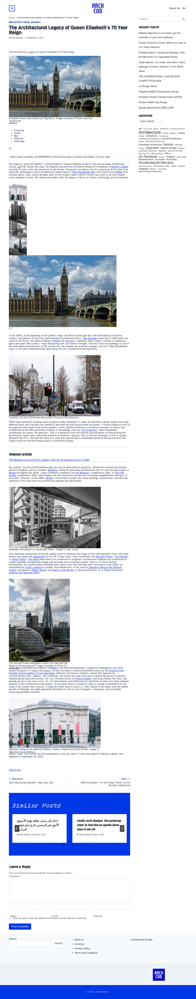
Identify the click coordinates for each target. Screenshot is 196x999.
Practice (161, 157)
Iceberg (141, 148)
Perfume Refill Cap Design (153, 102)
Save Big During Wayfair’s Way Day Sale (31, 781)
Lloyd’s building (33, 567)
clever (141, 136)
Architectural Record (177, 129)
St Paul (69, 341)
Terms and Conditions (86, 952)
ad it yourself (147, 129)
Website (97, 916)
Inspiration (152, 147)
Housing (178, 145)
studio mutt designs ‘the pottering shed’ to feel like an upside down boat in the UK (99, 825)
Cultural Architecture (171, 138)
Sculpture (181, 166)
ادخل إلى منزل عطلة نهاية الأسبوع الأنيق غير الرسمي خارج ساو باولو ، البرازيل (38, 825)
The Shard (33, 559)
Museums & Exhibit (175, 151)
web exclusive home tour (150, 171)
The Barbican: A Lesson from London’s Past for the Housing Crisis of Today (49, 460)
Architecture (150, 132)
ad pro (155, 129)
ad (140, 128)
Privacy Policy (82, 948)
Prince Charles (83, 678)
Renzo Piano (18, 559)
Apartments (164, 129)
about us (79, 939)
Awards (165, 133)
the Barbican (82, 472)
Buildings (173, 133)
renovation (160, 159)
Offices (167, 153)
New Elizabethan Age (83, 172)
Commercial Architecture (149, 139)
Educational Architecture (155, 141)
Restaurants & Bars (162, 166)
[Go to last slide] (17, 828)
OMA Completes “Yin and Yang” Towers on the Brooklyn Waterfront (105, 782)
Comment (15, 876)
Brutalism (53, 470)
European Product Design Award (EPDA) (160, 97)
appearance (39, 556)
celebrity (181, 133)
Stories (153, 169)
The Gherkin (121, 556)
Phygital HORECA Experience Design (159, 91)
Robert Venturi (39, 570)
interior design (169, 148)
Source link (15, 770)
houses (168, 144)
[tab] (63, 845)
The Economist (89, 430)
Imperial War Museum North (24, 572)
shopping (143, 168)
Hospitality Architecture (150, 144)
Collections (151, 136)
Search (13, 938)
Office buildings (157, 154)
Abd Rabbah (17, 38)
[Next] (122, 828)
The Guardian (90, 338)
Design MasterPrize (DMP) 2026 (156, 107)
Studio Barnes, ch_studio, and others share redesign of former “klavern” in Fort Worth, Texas (162, 66)
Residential (171, 159)
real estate (181, 157)
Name (14, 916)
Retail (174, 166)
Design (141, 141)
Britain (119, 172)
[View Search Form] (12, 8)
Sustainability (161, 169)
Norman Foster (104, 556)
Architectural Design (25, 22)
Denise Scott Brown (62, 570)
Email (55, 916)
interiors (181, 148)
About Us (174, 8)
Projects (170, 156)
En (184, 8)
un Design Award (148, 86)
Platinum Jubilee (119, 166)
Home (12, 18)
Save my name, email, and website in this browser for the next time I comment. (50, 918)
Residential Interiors (145, 166)
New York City (144, 153)
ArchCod (79, 944)
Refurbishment (146, 159)
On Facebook (148, 156)
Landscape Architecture (148, 151)
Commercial (163, 136)
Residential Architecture (156, 163)
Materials (162, 151)
